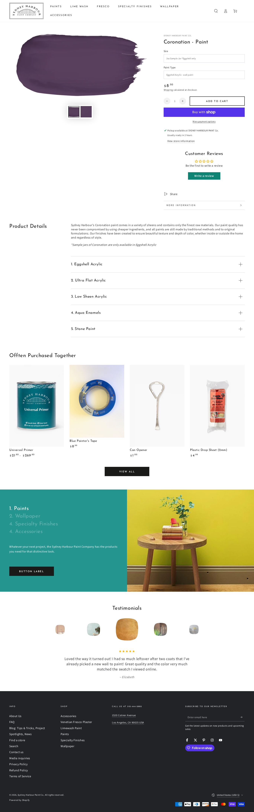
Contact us (16, 752)
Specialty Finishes (73, 740)
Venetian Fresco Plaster (76, 722)
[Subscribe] (242, 717)
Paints (65, 734)
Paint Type (170, 67)
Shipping (168, 89)
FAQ (12, 722)
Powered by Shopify (19, 800)
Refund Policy (18, 770)
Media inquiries (19, 758)
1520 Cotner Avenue (124, 715)
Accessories (68, 716)
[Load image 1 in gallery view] (73, 111)
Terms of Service (20, 776)
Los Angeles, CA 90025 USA (128, 722)
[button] (216, 11)
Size (166, 51)
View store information (181, 141)
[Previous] (51, 629)
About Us (15, 716)
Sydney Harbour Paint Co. (178, 35)
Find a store (17, 740)
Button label (31, 571)
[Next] (202, 629)
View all (127, 472)
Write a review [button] (204, 176)
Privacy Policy (18, 764)
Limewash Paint (71, 728)
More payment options (204, 121)
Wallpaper (67, 746)
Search (13, 746)
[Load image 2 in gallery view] (86, 111)
